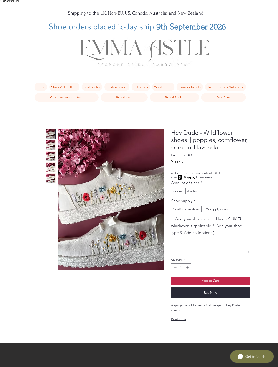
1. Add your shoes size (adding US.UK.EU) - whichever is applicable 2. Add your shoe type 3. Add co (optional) (208, 226)
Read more (178, 319)
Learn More (204, 177)
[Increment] (187, 267)
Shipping (177, 161)
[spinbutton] (181, 267)
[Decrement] (174, 267)
